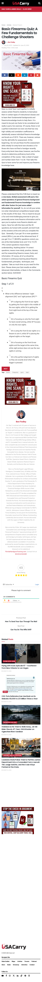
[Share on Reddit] (18, 75)
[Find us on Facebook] (6, 976)
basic (8, 372)
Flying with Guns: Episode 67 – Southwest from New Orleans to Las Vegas (19, 666)
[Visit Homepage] (21, 3)
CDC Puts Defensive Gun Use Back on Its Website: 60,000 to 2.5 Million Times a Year (20, 697)
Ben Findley (11, 42)
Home (3, 25)
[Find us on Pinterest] (25, 976)
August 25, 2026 (7, 671)
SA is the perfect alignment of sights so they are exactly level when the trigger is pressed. (24, 360)
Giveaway (16, 965)
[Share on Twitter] (12, 75)
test (27, 372)
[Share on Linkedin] (25, 75)
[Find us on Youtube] (3, 976)
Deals (9, 965)
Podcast (34, 961)
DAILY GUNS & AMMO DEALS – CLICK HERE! (17, 9)
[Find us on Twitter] (14, 975)
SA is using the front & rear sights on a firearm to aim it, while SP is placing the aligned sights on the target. (24, 333)
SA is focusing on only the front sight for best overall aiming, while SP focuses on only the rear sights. (24, 322)
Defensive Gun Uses (10, 722)
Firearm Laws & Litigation (12, 755)
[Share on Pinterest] (31, 75)
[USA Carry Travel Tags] (18, 94)
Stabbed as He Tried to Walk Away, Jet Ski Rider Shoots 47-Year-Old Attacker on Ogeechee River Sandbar (19, 729)
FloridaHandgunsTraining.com (15, 551)
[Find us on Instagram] (10, 976)
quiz (22, 372)
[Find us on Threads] (29, 975)
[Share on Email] (37, 75)
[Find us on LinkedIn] (17, 976)
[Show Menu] (3, 3)
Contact (32, 965)
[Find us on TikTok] (21, 975)
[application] (21, 180)
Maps (13, 961)
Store (3, 965)
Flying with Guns (9, 661)
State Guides (5, 961)
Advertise (24, 965)
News (5, 692)
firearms (15, 372)
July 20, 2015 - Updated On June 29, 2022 (16, 45)
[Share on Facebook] (5, 75)
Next (6, 369)
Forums (27, 961)
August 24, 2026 (7, 770)
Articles (9, 25)
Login (37, 584)
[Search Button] (39, 3)
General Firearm (17, 25)
